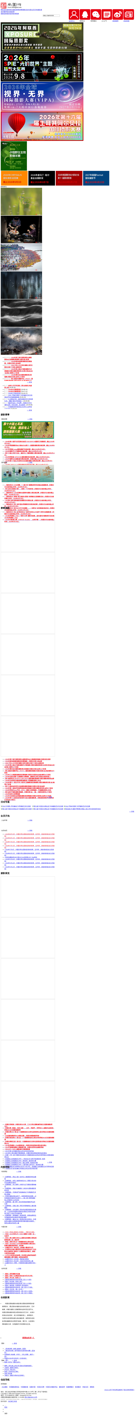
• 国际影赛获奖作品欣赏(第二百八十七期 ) (18, 1279)
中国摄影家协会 (14, 1387)
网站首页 (4, 10)
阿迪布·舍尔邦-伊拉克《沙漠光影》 (15, 1358)
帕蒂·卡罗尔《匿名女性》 (12, 1362)
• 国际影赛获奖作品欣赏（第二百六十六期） (18, 1287)
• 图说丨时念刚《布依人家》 (13, 1281)
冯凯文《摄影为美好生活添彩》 (14, 1375)
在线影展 (12, 11)
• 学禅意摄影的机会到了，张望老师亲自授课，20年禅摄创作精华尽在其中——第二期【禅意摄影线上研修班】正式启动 (20, 1198)
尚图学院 (5, 11)
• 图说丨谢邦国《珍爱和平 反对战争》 (16, 1285)
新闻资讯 (10, 10)
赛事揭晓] (8, 357)
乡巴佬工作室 (12, 1401)
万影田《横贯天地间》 (11, 1367)
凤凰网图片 (70, 1387)
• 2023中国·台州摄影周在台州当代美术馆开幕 (19, 1151)
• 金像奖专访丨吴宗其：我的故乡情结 (16, 1259)
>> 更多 (29, 382)
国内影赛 (10, 13)
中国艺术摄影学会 (51, 1387)
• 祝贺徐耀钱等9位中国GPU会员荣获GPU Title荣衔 (20, 857)
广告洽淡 (125, 1390)
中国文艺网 (40, 1387)
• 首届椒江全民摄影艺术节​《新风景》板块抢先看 (20, 1161)
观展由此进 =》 (28, 1338)
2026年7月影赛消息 (14, 393)
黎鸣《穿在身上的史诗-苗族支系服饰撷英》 (18, 1366)
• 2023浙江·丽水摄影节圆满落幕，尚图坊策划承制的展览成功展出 (25, 1153)
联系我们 (131, 1390)
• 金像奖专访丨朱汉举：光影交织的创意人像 (18, 1261)
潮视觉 (92, 1387)
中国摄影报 (24, 1387)
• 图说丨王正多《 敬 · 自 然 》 (14, 1289)
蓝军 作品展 (8, 1373)
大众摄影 (5, 1387)
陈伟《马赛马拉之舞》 (11, 1371)
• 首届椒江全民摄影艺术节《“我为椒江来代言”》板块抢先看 (23, 1164)
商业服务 (119, 1390)
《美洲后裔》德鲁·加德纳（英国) (15, 1348)
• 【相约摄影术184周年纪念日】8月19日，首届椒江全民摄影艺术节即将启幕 (29, 1166)
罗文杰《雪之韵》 (10, 1369)
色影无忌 (85, 1387)
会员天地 (34, 10)
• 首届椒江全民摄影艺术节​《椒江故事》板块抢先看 (21, 1162)
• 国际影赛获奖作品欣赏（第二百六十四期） (18, 1293)
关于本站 (113, 1390)
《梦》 (6, 1360)
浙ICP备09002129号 (31, 1397)
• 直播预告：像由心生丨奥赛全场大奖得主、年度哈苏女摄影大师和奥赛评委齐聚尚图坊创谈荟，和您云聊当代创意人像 (20, 1221)
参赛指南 (16, 13)
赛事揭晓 (22, 10)
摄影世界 (62, 1387)
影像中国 (32, 1387)
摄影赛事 (16, 10)
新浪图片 (78, 1387)
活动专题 (28, 10)
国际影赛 (4, 13)
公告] (6, 385)
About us (107, 1390)
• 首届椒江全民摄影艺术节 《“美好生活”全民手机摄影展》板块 (24, 1159)
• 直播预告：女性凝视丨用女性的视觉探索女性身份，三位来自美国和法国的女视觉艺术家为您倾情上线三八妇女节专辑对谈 (20, 1211)
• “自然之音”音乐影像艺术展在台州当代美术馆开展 (20, 1168)
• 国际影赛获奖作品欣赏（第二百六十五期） (18, 1291)
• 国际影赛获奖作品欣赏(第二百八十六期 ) (18, 1283)
